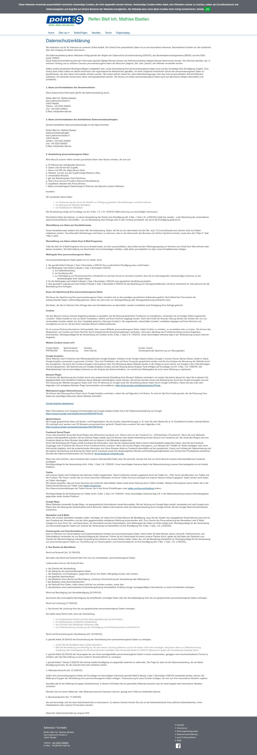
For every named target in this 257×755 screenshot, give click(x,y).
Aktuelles (96, 32)
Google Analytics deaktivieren (60, 403)
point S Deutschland (186, 737)
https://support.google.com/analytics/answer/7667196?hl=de (74, 427)
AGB (179, 740)
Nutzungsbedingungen (187, 731)
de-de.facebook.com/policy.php (109, 453)
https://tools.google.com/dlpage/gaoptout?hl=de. (138, 385)
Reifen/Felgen (80, 32)
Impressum (182, 728)
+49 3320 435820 (60, 743)
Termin (108, 32)
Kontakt (180, 725)
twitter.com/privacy (92, 485)
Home (51, 32)
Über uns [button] (63, 32)
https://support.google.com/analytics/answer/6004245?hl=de (74, 413)
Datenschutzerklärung (187, 734)
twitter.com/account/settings (141, 488)
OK (207, 9)
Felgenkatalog (123, 32)
